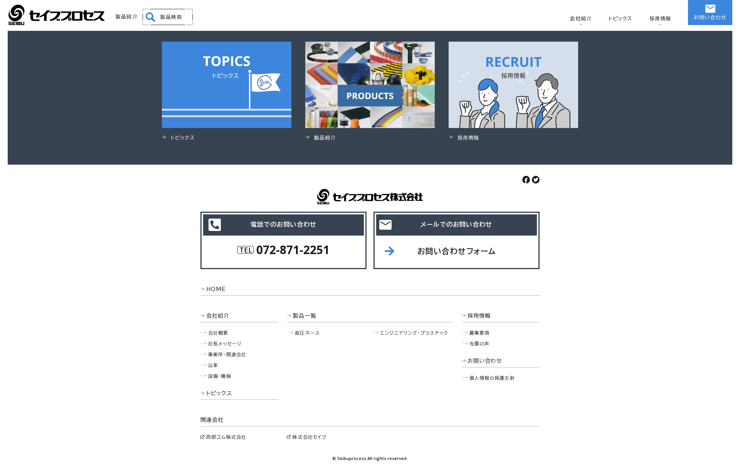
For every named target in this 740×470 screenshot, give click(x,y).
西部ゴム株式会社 (226, 437)
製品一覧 (304, 315)
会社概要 (218, 332)
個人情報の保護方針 (492, 378)
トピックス (620, 18)
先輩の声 (479, 343)
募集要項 (479, 332)
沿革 (213, 365)
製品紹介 (127, 16)
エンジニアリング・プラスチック (414, 332)
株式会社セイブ (309, 437)
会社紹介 (581, 18)
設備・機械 (219, 376)
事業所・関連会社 (227, 354)
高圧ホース (307, 332)
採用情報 (660, 18)
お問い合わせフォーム (456, 251)
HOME (216, 289)
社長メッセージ (225, 343)
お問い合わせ (710, 17)
